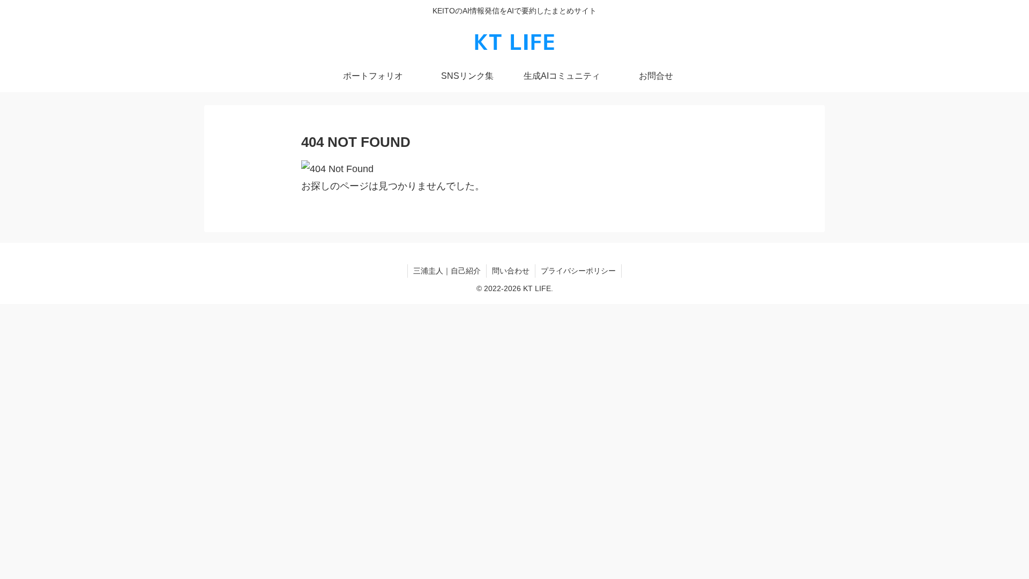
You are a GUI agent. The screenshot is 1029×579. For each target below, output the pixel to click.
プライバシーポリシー (578, 270)
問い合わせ (511, 270)
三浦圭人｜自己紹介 (447, 270)
